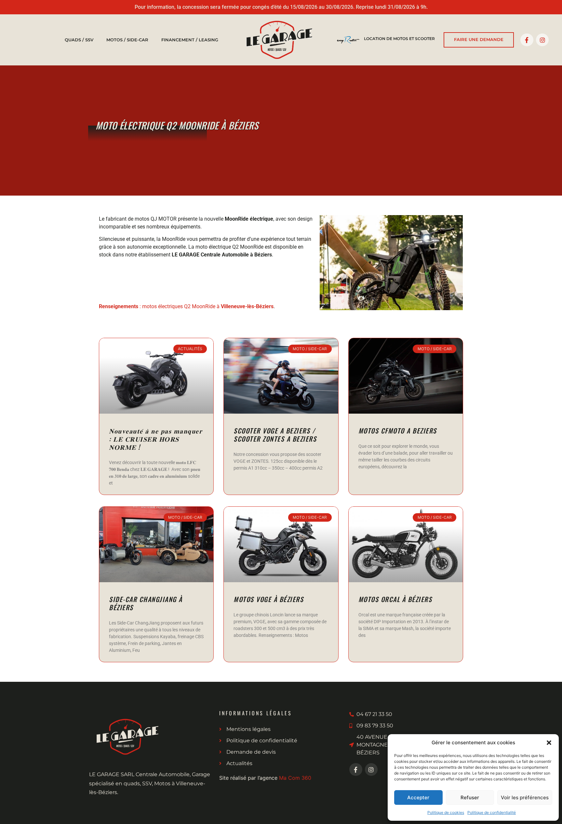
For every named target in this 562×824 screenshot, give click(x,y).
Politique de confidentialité (491, 812)
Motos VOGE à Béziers (268, 599)
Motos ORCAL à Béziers (395, 599)
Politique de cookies (445, 812)
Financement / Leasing (189, 39)
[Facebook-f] (526, 40)
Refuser (470, 797)
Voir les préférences (525, 797)
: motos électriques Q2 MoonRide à (186, 306)
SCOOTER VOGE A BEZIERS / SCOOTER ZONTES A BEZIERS (275, 435)
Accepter (418, 797)
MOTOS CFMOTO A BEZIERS (397, 430)
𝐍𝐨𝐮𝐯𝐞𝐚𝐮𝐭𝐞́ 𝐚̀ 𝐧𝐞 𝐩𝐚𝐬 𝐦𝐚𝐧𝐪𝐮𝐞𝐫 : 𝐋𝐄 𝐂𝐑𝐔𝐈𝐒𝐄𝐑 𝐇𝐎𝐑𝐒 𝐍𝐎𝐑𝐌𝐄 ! (155, 439)
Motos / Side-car (127, 39)
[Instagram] (542, 40)
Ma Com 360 (295, 778)
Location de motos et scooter (399, 38)
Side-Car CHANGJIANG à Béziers (145, 603)
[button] (549, 742)
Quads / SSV (79, 39)
